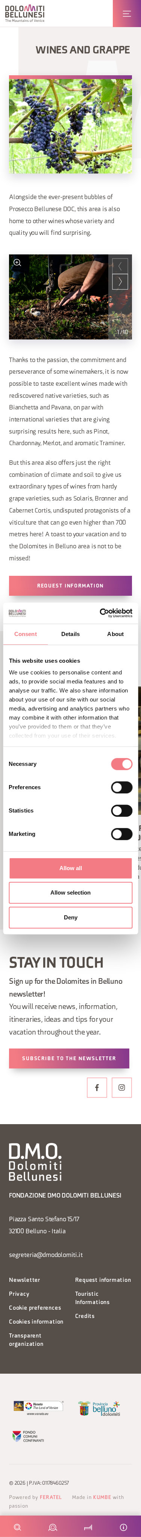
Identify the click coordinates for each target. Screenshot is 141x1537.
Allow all (70, 868)
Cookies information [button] (36, 1322)
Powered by (35, 1497)
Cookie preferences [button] (35, 1308)
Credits (85, 1316)
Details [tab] (70, 634)
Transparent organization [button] (26, 1340)
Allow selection (70, 892)
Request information (70, 586)
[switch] (121, 787)
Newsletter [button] (24, 1280)
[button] (24, 13)
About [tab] (115, 634)
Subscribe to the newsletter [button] (69, 1058)
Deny (70, 917)
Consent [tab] (25, 634)
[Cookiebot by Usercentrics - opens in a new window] (100, 613)
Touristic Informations (92, 1299)
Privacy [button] (19, 1294)
